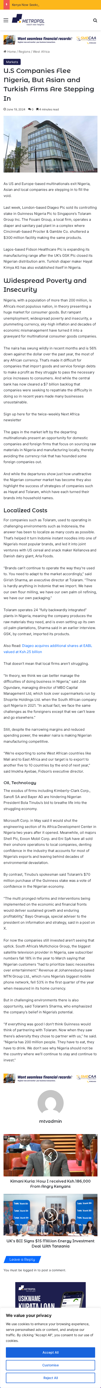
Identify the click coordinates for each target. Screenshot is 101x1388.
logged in (30, 1270)
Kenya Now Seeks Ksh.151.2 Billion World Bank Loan (50, 5)
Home (11, 51)
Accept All (50, 1352)
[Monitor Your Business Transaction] (50, 1078)
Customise (50, 1365)
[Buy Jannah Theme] (50, 39)
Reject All (50, 1378)
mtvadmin (50, 1121)
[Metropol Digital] (28, 20)
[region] (50, 1348)
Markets (12, 62)
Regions (24, 51)
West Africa (41, 51)
